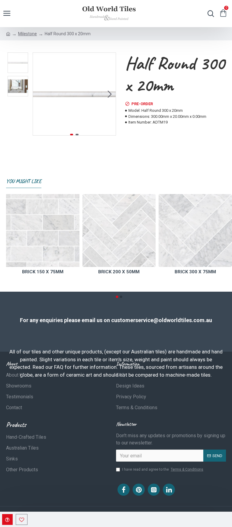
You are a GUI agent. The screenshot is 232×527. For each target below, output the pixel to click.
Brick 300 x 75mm (195, 271)
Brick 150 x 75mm (42, 271)
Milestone (27, 33)
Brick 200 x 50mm (119, 271)
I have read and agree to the (162, 469)
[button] (39, 94)
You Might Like (23, 181)
